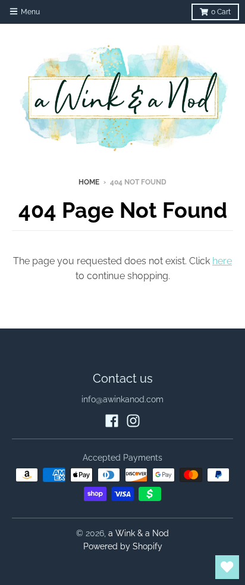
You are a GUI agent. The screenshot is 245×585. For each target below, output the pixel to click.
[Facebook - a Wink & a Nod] (112, 421)
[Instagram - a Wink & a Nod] (133, 421)
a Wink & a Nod (138, 533)
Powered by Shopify (122, 546)
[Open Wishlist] (227, 567)
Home (88, 182)
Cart (221, 12)
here (222, 261)
